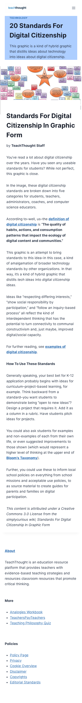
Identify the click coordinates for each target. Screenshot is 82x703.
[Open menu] (73, 8)
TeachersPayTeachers (27, 618)
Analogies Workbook (26, 612)
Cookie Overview (23, 666)
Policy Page (19, 655)
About (10, 551)
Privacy (15, 661)
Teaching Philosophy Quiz (30, 623)
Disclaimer (18, 671)
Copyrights (18, 677)
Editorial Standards (25, 682)
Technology (19, 17)
